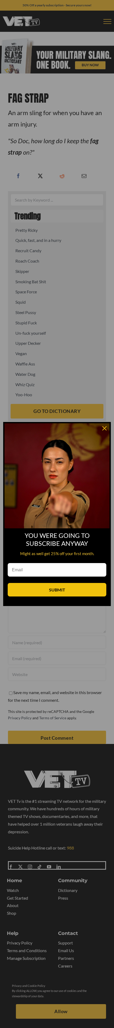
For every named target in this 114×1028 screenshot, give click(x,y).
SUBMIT (57, 589)
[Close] (104, 428)
